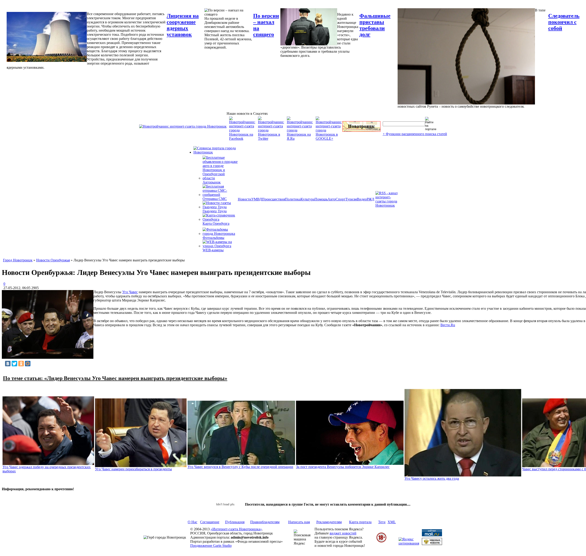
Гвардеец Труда (215, 211)
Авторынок (212, 182)
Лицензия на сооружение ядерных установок (183, 25)
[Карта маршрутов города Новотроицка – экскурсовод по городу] (361, 130)
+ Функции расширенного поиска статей (415, 134)
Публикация (234, 522)
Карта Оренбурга (216, 223)
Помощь (321, 199)
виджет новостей (343, 533)
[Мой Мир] (27, 363)
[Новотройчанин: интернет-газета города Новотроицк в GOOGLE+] (329, 138)
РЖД (370, 199)
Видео (362, 199)
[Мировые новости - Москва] (432, 544)
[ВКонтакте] (8, 363)
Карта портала (360, 522)
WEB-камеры (213, 250)
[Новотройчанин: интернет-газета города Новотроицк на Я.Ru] (300, 138)
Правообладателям (264, 522)
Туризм (351, 199)
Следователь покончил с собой (564, 22)
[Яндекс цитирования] (409, 543)
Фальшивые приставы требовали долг (375, 25)
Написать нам (299, 522)
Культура (308, 199)
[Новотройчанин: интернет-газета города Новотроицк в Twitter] (271, 138)
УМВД (256, 199)
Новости (244, 199)
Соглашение (209, 522)
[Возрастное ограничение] (381, 542)
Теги (381, 522)
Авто (332, 199)
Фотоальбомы (213, 238)
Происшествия (273, 199)
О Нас (192, 522)
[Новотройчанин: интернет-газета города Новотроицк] (183, 126)
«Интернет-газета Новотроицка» (236, 529)
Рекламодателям (329, 522)
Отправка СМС (215, 199)
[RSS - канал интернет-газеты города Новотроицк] (388, 205)
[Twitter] (14, 363)
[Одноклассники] (21, 363)
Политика (293, 199)
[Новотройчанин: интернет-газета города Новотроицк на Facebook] (242, 138)
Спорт (340, 199)
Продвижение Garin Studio (211, 546)
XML (392, 522)
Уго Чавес (130, 292)
